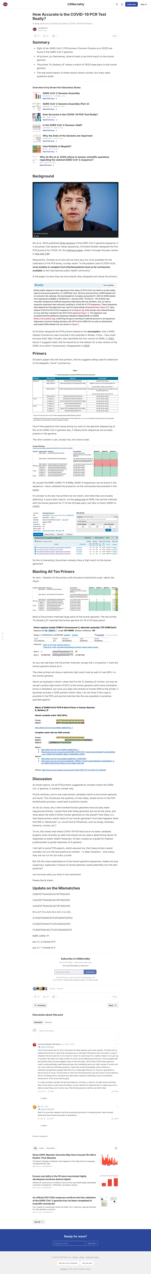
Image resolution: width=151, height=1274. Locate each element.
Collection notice (92, 1257)
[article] (75, 1162)
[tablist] (43, 1022)
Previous (41, 1005)
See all (37, 1222)
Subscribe (131, 4)
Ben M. (45, 149)
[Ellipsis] (117, 1044)
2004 (86, 345)
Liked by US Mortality (47, 1047)
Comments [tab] (38, 1022)
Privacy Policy (93, 980)
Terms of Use (86, 977)
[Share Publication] (122, 4)
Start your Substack (69, 1263)
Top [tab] (35, 1148)
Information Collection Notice (74, 980)
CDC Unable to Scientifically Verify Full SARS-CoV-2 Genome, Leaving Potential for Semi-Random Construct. (64, 1208)
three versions (67, 243)
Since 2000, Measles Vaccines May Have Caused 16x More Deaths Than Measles (64, 1156)
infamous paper (74, 250)
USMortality (47, 96)
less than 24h (42, 253)
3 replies (43, 1126)
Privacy (75, 1257)
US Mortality (43, 28)
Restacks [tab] (48, 1022)
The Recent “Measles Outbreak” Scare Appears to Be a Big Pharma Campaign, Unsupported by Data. (64, 1162)
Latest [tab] (41, 1148)
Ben (44, 117)
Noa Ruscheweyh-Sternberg (49, 1044)
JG (39, 1106)
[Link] (29, 42)
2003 (111, 338)
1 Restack (60, 989)
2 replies (43, 1098)
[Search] (116, 4)
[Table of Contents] (2, 637)
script (36, 490)
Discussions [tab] (50, 1148)
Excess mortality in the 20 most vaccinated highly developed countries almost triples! (59, 1178)
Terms (82, 1257)
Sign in (144, 4)
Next (111, 1005)
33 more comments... (41, 1136)
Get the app (87, 1263)
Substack (63, 1269)
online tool (80, 499)
